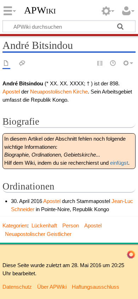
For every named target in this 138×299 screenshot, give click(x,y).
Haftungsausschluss (95, 287)
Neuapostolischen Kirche (59, 92)
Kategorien (14, 225)
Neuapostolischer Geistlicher (38, 234)
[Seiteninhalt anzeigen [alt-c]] (6, 64)
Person (70, 225)
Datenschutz (17, 287)
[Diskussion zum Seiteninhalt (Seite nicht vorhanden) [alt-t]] (22, 64)
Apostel (11, 92)
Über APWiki (52, 287)
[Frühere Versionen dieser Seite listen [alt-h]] (113, 64)
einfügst (119, 163)
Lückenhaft (44, 225)
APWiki (40, 10)
